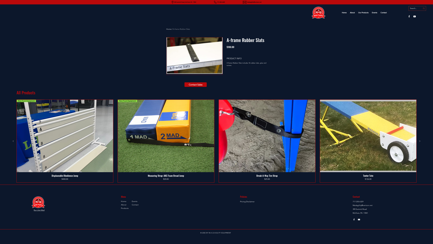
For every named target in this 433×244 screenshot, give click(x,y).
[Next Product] (419, 141)
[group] (216, 141)
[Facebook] (409, 16)
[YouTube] (414, 16)
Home (168, 29)
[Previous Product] (13, 141)
